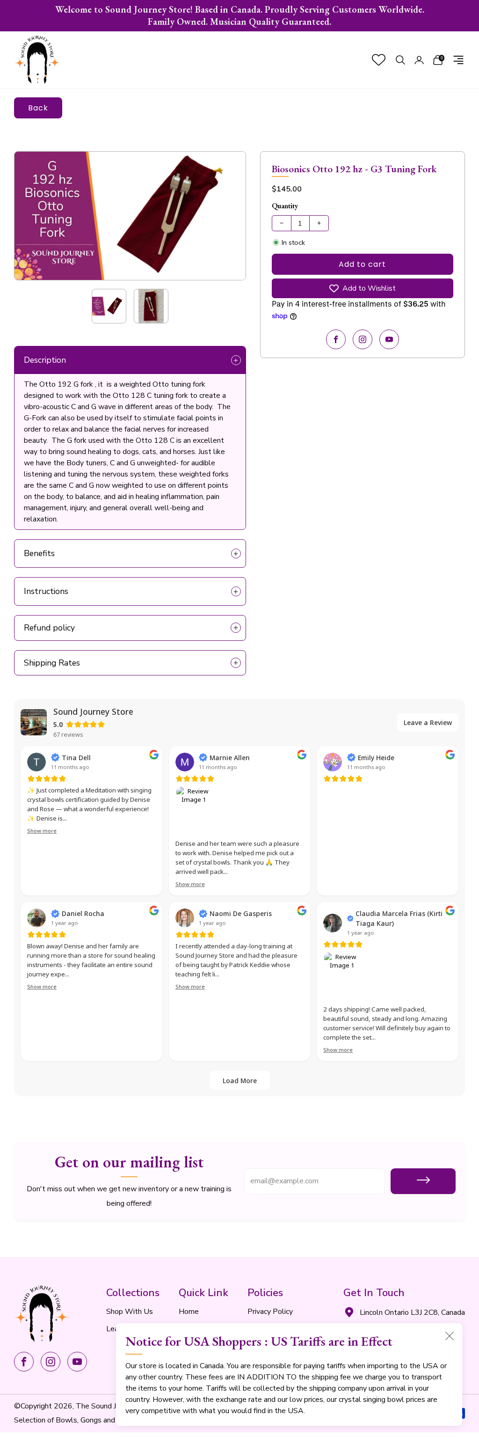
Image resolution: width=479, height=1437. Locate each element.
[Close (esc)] (449, 1336)
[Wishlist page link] (378, 59)
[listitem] (239, 15)
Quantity (285, 205)
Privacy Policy (270, 1311)
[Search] (400, 60)
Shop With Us (129, 1311)
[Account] (419, 60)
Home (189, 1311)
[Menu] (458, 60)
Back (38, 108)
